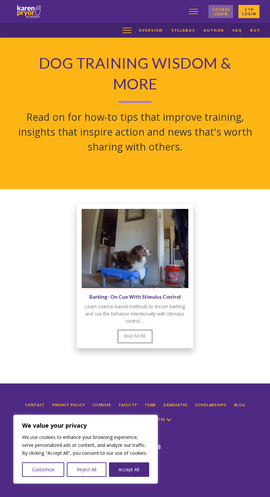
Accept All (129, 469)
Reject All (86, 469)
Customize (43, 469)
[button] (198, 12)
